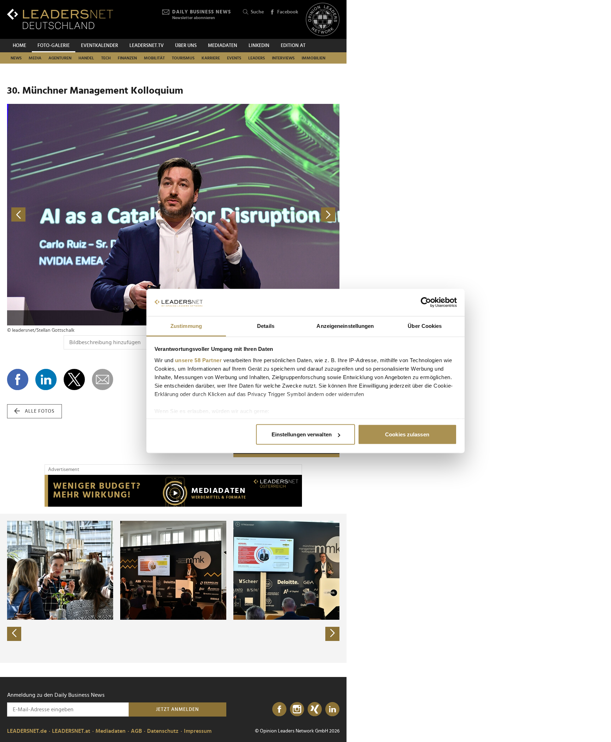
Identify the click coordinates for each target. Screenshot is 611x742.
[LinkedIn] (332, 709)
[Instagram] (297, 709)
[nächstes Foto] (256, 214)
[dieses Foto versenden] (102, 379)
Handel (86, 58)
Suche (257, 12)
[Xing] (315, 709)
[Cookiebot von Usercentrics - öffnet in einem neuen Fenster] (426, 302)
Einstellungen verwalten (302, 434)
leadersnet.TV (146, 45)
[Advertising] (173, 491)
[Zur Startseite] (60, 19)
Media (35, 58)
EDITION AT (293, 45)
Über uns (186, 45)
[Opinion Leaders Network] (322, 19)
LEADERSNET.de (27, 731)
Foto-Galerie (53, 45)
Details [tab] (265, 326)
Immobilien (313, 58)
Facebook (287, 12)
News (16, 58)
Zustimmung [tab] (186, 326)
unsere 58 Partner (198, 360)
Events (234, 58)
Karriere (211, 58)
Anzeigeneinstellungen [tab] (345, 326)
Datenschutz (163, 731)
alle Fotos (39, 411)
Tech (106, 58)
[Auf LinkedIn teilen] (46, 379)
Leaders (256, 58)
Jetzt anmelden (177, 709)
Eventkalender (99, 45)
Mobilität (154, 58)
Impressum (197, 731)
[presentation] (14, 634)
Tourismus (183, 58)
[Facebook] (279, 709)
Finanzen (127, 58)
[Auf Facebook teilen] (17, 379)
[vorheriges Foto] (90, 214)
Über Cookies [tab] (425, 326)
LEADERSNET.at (71, 731)
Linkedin (259, 45)
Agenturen (59, 58)
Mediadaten (222, 45)
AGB (136, 731)
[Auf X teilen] (74, 379)
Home (19, 45)
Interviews (283, 58)
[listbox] (173, 588)
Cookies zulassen (407, 434)
